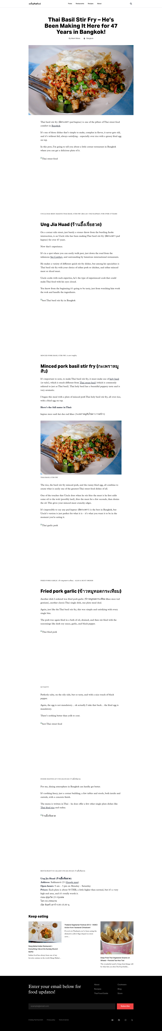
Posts (70, 3)
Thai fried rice (47, 808)
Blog (120, 989)
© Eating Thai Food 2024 (35, 1020)
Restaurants (80, 3)
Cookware (122, 985)
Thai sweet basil (88, 383)
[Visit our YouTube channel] (112, 1020)
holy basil (114, 379)
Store (120, 994)
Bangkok (89, 38)
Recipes (90, 3)
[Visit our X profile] (132, 1020)
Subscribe (125, 1006)
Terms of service (64, 1020)
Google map (72, 882)
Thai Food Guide (101, 994)
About (99, 3)
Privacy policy (51, 1020)
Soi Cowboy (56, 257)
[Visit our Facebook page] (119, 1020)
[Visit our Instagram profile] (125, 1020)
